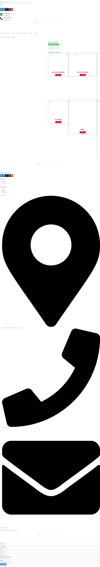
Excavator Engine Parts (7, 37)
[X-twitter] (6, 9)
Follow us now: (4, 7)
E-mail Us (6, 13)
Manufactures (7, 33)
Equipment (25, 33)
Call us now (7, 17)
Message (1, 560)
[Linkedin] (1, 9)
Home (2, 33)
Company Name (3, 546)
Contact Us (35, 33)
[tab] (51, 48)
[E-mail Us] (1, 14)
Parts (13, 33)
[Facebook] (4, 9)
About (30, 33)
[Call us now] (1, 18)
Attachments (18, 33)
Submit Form (3, 564)
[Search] (1, 4)
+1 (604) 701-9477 (5, 173)
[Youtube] (11, 9)
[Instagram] (9, 9)
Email (1, 553)
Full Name (2, 543)
